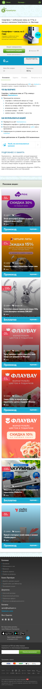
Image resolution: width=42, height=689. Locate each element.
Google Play (19, 633)
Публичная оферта (9, 598)
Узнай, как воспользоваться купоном (18, 145)
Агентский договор (9, 593)
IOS (29, 84)
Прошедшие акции (9, 586)
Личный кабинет (40, 2)
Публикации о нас (9, 566)
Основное (6, 77)
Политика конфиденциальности (13, 601)
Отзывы (24, 77)
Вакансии (6, 569)
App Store (7, 633)
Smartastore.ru (13, 95)
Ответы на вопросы (9, 574)
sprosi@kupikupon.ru (9, 608)
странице (6, 133)
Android (37, 84)
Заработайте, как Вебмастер (12, 584)
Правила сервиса (8, 571)
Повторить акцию (14, 51)
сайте (32, 127)
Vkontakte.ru (6, 619)
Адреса (15, 77)
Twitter (9, 619)
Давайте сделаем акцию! (11, 581)
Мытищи (21, 2)
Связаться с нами (7, 611)
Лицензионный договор (11, 596)
